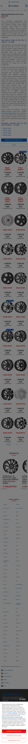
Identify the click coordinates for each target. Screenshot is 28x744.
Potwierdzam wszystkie (14, 731)
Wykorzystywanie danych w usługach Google (12, 716)
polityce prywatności (12, 712)
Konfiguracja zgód (14, 740)
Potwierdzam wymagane (14, 735)
